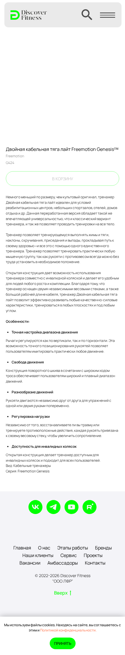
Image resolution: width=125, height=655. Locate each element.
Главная (22, 548)
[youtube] (71, 507)
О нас (44, 548)
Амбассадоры (62, 563)
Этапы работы (72, 548)
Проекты (93, 555)
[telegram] (53, 507)
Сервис (68, 555)
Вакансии (29, 563)
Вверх (61, 593)
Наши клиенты (37, 555)
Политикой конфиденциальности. (68, 630)
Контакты (95, 563)
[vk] (35, 507)
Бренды (103, 548)
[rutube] (90, 507)
